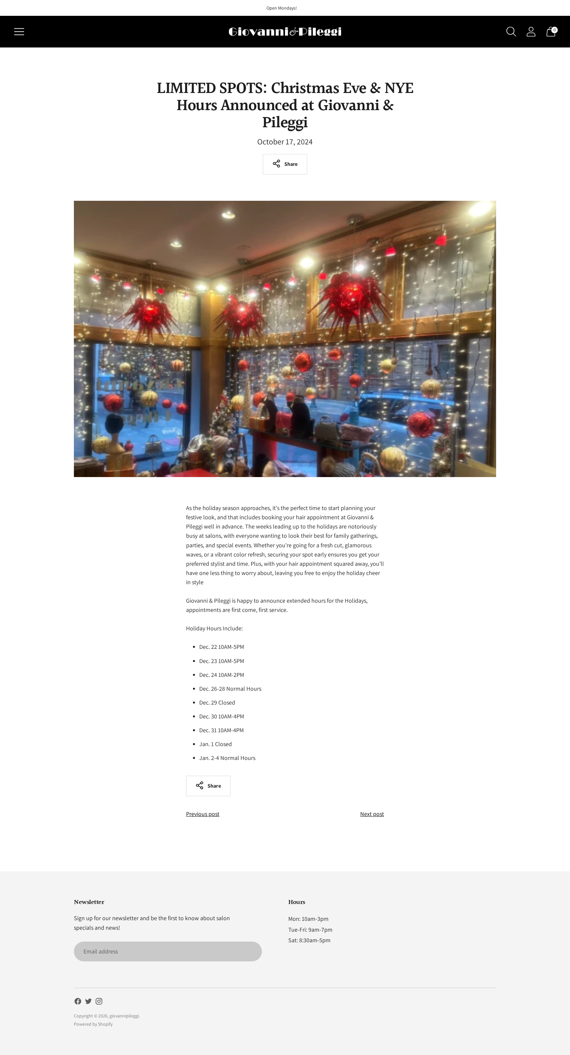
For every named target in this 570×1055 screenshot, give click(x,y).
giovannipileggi (124, 1016)
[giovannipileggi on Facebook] (78, 1002)
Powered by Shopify (93, 1024)
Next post (372, 814)
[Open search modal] (511, 31)
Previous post (202, 814)
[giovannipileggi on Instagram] (99, 1002)
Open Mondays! (282, 8)
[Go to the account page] (531, 31)
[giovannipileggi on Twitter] (88, 1002)
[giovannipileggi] (285, 31)
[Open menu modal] (19, 31)
